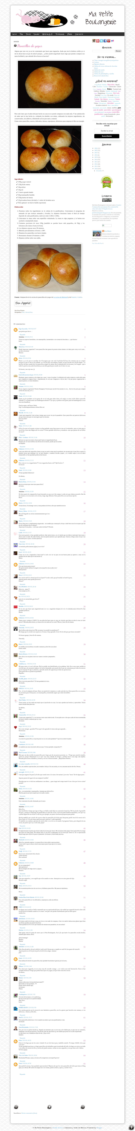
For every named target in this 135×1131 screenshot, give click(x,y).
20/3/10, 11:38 (29, 772)
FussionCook (117, 89)
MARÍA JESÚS (23, 1007)
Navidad (97, 95)
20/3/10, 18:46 (29, 863)
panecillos (29, 312)
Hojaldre (108, 91)
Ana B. (21, 1017)
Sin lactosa (111, 99)
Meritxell (21, 840)
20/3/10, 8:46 (31, 752)
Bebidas (104, 84)
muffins (114, 108)
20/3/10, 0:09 (29, 744)
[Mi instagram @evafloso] (94, 42)
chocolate (110, 103)
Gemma (21, 386)
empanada (117, 103)
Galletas (96, 91)
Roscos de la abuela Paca (101, 76)
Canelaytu (22, 744)
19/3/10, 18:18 (30, 544)
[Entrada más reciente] (16, 1107)
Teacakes (97, 101)
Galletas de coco (98, 72)
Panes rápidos (103, 97)
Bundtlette (99, 86)
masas (109, 108)
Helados (102, 91)
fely (20, 876)
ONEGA (21, 688)
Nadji (20, 851)
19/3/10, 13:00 (27, 470)
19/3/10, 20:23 (28, 606)
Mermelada (109, 93)
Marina (21, 930)
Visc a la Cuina (23, 1055)
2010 (95, 168)
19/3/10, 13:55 (32, 511)
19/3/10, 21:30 (31, 664)
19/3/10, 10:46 (27, 396)
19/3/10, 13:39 (29, 491)
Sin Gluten (104, 99)
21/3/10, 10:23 (30, 918)
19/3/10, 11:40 (27, 426)
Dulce (109, 89)
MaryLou (22, 347)
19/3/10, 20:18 (31, 586)
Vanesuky (21, 627)
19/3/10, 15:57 (27, 532)
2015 (95, 157)
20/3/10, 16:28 (26, 828)
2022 (95, 148)
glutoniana (22, 918)
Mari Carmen (23, 752)
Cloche (119, 86)
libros (109, 105)
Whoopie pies (102, 103)
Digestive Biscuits (99, 64)
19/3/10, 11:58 (29, 449)
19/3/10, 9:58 (27, 358)
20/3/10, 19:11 (27, 886)
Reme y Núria (23, 511)
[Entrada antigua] (82, 1107)
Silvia (20, 358)
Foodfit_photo (23, 678)
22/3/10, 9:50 (32, 1007)
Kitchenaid (114, 91)
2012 (95, 164)
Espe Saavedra (23, 329)
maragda (21, 772)
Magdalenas (101, 93)
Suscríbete (107, 136)
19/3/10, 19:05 (29, 563)
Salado (96, 99)
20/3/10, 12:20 (27, 788)
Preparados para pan (113, 97)
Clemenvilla (22, 715)
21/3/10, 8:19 (27, 907)
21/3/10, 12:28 (29, 946)
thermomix (109, 116)
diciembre (99, 171)
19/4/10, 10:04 (32, 1055)
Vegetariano (115, 101)
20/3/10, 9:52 (34, 764)
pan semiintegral (99, 112)
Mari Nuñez (22, 700)
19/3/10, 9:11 (29, 337)
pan (23, 312)
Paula (20, 396)
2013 (95, 162)
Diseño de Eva (57, 1128)
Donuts (104, 89)
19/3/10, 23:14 (31, 715)
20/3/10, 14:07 (29, 806)
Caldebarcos (23, 664)
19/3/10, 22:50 (30, 700)
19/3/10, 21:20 (32, 654)
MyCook (116, 93)
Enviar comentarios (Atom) (29, 1113)
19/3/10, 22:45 (28, 688)
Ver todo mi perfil (98, 243)
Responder (22, 334)
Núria (20, 426)
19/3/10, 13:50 (27, 503)
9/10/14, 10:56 (27, 1063)
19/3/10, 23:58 (29, 736)
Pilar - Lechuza (23, 437)
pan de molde (98, 110)
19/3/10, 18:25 (27, 552)
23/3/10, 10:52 (26, 1040)
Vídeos (96, 103)
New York (104, 95)
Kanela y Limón (76, 297)
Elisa (20, 1040)
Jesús (20, 1063)
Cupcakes (99, 89)
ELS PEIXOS (23, 586)
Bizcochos (111, 84)
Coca (94, 89)
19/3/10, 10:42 (28, 386)
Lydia (20, 532)
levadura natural (101, 105)
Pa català (110, 95)
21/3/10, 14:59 (27, 958)
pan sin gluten (108, 112)
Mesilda (21, 606)
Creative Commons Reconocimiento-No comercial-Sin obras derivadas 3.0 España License (106, 207)
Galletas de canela (99, 70)
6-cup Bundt (98, 84)
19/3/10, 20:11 (27, 575)
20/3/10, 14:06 (29, 798)
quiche (103, 116)
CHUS (20, 907)
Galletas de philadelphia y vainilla (104, 74)
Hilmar (21, 966)
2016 (95, 155)
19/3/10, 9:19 (29, 347)
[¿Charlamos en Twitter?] (101, 42)
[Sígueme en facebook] (105, 42)
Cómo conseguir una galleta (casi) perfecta (106, 60)
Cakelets (105, 86)
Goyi (20, 726)
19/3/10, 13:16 (31, 482)
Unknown (21, 449)
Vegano (110, 101)
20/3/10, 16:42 (29, 840)
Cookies (96, 62)
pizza (118, 114)
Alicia (20, 788)
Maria (21, 521)
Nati (20, 828)
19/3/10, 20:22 (25, 596)
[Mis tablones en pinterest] (97, 42)
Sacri (20, 552)
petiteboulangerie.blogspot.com (101, 213)
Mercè (21, 575)
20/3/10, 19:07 (26, 876)
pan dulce (107, 110)
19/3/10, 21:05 (27, 644)
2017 (95, 152)
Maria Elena (22, 482)
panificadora (98, 114)
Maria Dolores (23, 654)
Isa (20, 596)
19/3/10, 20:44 (29, 618)
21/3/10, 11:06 (28, 930)
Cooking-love (23, 994)
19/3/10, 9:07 (32, 329)
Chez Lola (22, 544)
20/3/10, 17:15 (27, 851)
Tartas (117, 99)
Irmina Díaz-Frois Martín (26, 897)
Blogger (99, 1128)
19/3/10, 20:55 (29, 627)
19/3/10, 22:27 (32, 678)
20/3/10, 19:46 (39, 897)
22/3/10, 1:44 (28, 966)
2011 (95, 166)
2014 (95, 159)
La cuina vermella (24, 764)
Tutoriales (104, 101)
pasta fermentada (110, 114)
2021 (95, 150)
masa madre (103, 108)
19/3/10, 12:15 (29, 460)
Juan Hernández (24, 1027)
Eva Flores (107, 231)
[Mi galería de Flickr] (112, 42)
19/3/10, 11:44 (33, 437)
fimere (21, 644)
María (21, 503)
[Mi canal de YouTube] (108, 42)
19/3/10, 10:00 (38, 375)
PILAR (21, 413)
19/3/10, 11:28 (28, 413)
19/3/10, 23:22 (26, 726)
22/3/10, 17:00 (33, 1027)
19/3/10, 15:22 (27, 521)
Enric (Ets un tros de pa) (26, 375)
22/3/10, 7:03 (31, 994)
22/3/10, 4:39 (27, 978)
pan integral (116, 110)
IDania (21, 978)
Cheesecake (112, 86)
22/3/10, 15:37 (27, 1017)
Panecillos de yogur (29, 46)
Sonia (20, 470)
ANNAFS (21, 946)
